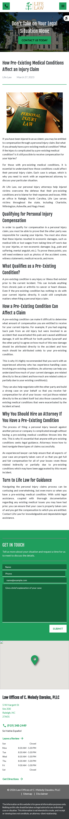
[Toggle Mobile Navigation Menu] (62, 6)
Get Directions (11, 778)
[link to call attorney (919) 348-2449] (6, 6)
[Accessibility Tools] (66, 18)
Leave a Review (11, 738)
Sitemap (27, 793)
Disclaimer (42, 793)
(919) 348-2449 (16, 725)
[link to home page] (34, 6)
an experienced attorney (49, 176)
